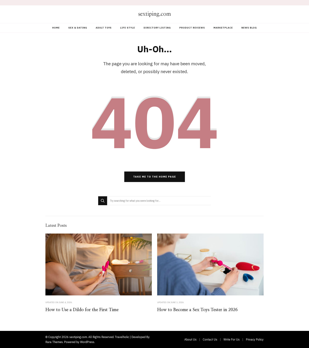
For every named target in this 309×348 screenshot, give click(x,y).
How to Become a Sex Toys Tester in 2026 (197, 310)
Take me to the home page (154, 176)
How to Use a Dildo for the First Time (82, 310)
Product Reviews (192, 27)
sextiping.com (154, 14)
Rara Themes (54, 342)
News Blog (249, 27)
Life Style (127, 27)
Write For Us (232, 339)
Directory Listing (157, 27)
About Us (190, 339)
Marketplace (223, 27)
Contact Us (210, 339)
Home (56, 27)
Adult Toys (104, 27)
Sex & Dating (77, 27)
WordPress (87, 342)
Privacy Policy (255, 339)
